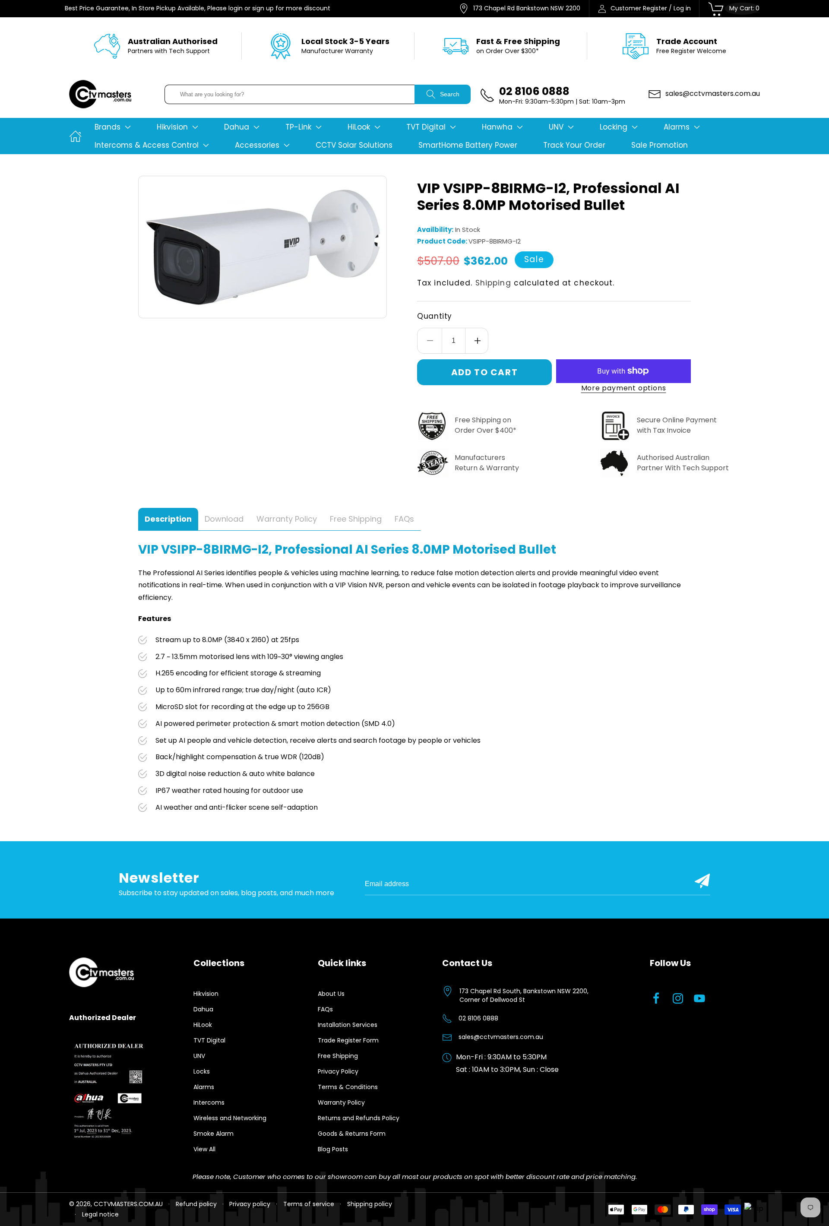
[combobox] (290, 94)
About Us (331, 993)
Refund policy (196, 1204)
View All (204, 1149)
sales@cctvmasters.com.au (501, 1037)
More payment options (623, 388)
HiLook (202, 1024)
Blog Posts (333, 1149)
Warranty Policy (341, 1102)
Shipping (493, 283)
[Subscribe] (702, 881)
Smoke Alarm (213, 1133)
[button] (113, 127)
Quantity (434, 316)
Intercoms (209, 1102)
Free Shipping (338, 1056)
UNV (199, 1056)
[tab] (168, 519)
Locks (201, 1071)
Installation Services (347, 1024)
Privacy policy (249, 1204)
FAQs (325, 1009)
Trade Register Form (348, 1040)
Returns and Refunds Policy (358, 1118)
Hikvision (205, 993)
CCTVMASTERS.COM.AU (128, 1204)
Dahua (203, 1009)
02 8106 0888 (478, 1018)
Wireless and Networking (229, 1118)
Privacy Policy (338, 1071)
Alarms (203, 1087)
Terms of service (308, 1204)
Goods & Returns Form (352, 1133)
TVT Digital (209, 1040)
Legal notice (100, 1214)
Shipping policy (369, 1204)
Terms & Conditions (348, 1087)
